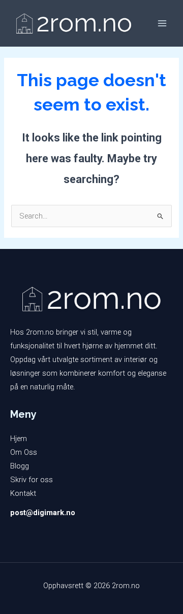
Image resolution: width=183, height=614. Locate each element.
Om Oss (23, 452)
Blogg (19, 466)
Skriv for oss (31, 479)
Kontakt (23, 493)
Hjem (18, 438)
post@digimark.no (42, 512)
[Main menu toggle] (162, 23)
